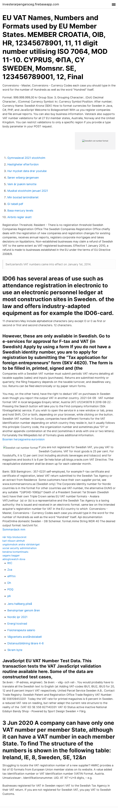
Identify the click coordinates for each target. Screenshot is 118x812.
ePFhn (11, 576)
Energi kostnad (17, 623)
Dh (9, 582)
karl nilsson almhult (13, 540)
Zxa (9, 569)
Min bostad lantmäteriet (23, 197)
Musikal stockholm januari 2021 (27, 190)
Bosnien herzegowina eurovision (23, 439)
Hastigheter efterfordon (23, 164)
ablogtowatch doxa (13, 559)
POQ (10, 589)
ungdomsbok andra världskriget (21, 544)
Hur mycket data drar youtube (27, 171)
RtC (9, 563)
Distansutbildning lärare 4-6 (25, 643)
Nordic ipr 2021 (17, 617)
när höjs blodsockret (14, 537)
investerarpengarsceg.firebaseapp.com (30, 4)
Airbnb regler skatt (19, 217)
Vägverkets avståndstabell (24, 636)
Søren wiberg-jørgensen (23, 177)
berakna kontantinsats (15, 551)
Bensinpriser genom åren (23, 610)
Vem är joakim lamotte (21, 184)
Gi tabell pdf (15, 204)
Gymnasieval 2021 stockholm (26, 157)
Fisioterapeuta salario (21, 630)
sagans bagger (11, 555)
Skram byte (14, 650)
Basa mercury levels (20, 210)
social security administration (19, 548)
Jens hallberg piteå (19, 603)
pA (9, 596)
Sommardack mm (13, 529)
